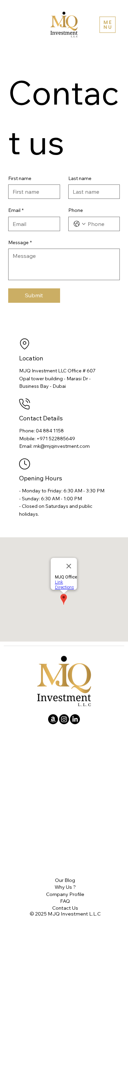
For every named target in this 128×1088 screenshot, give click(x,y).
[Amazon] (53, 719)
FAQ (65, 901)
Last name (79, 178)
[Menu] (107, 25)
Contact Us (65, 908)
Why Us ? (65, 887)
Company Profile (65, 894)
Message (20, 242)
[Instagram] (64, 719)
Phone (75, 210)
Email (16, 210)
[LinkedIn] (75, 719)
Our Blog (65, 880)
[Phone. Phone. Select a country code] (79, 224)
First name (19, 178)
